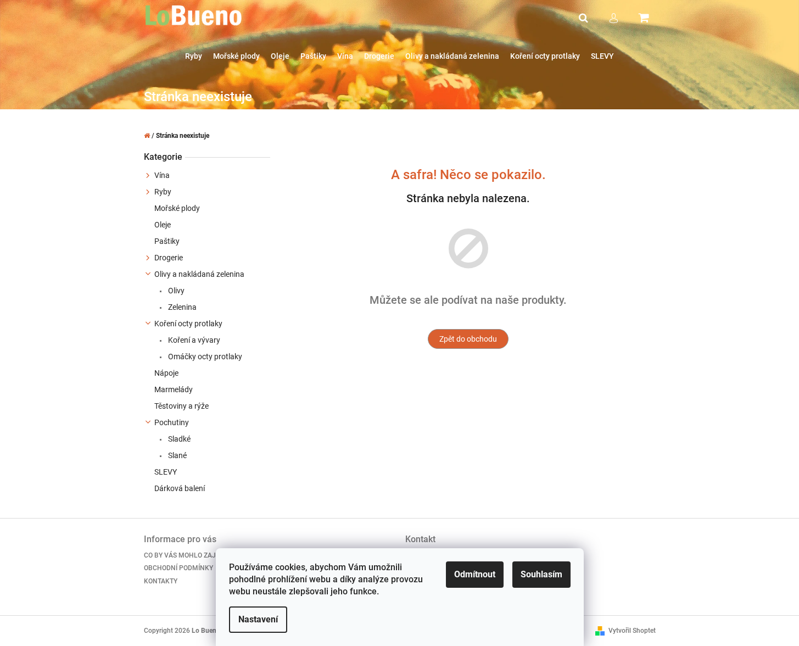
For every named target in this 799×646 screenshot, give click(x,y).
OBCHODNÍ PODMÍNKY (178, 568)
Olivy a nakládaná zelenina (199, 274)
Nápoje (166, 373)
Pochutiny (171, 422)
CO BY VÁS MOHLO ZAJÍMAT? (189, 555)
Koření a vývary (193, 340)
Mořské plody (177, 208)
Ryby (162, 191)
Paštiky (167, 241)
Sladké (178, 439)
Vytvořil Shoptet (632, 630)
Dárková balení (179, 488)
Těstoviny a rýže (181, 406)
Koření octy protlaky (188, 323)
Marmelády (173, 389)
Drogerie (168, 257)
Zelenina (181, 307)
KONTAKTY (160, 581)
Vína (162, 175)
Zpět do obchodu (468, 339)
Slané (176, 455)
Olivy (175, 290)
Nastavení (258, 619)
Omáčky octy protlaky (204, 356)
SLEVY (165, 471)
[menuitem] (194, 56)
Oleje (162, 224)
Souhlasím (541, 574)
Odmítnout (474, 574)
